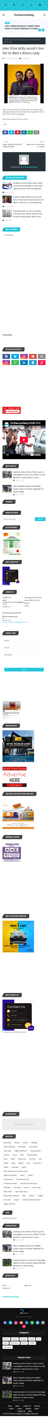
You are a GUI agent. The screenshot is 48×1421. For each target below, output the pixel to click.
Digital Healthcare (21, 1151)
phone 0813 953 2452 (32, 600)
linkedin (26, 603)
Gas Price (32, 1159)
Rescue (26, 1187)
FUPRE (12, 1159)
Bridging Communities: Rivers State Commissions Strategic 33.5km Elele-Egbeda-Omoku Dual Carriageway (28, 186)
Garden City (22, 1159)
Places (22, 1175)
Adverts (17, 1143)
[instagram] (23, 5)
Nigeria (21, 1163)
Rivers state (36, 1187)
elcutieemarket (35, 1151)
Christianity (22, 1147)
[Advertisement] (24, 314)
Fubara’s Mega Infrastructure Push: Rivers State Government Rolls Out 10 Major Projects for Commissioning (28, 200)
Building (34, 1143)
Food (5, 1159)
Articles (25, 1143)
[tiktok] (42, 362)
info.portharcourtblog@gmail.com (15, 622)
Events (15, 1155)
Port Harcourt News (10, 1183)
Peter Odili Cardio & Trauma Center (16, 1171)
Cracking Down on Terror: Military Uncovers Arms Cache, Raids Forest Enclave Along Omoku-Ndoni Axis (27, 214)
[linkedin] (24, 362)
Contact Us (6, 607)
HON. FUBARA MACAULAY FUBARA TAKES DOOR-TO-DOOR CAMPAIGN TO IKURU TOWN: (22, 27)
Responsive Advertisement (24, 1124)
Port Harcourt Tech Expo (28, 1183)
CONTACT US (6, 597)
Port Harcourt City (22, 1179)
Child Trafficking (9, 1147)
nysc (28, 1163)
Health (6, 1163)
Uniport (16, 1200)
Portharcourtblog (24, 14)
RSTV (24, 1196)
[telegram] (33, 362)
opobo (24, 1167)
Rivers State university (11, 1196)
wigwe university (9, 1204)
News (13, 1163)
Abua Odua (7, 1143)
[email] (42, 356)
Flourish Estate (32, 1155)
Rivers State (8, 1192)
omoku (6, 1167)
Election (6, 1155)
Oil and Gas (37, 1163)
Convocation (33, 1147)
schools (31, 1196)
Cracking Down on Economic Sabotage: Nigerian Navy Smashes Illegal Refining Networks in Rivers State (29, 1263)
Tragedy (40, 1196)
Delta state (7, 1151)
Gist (10, 40)
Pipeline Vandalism (10, 1175)
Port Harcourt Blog (11, 58)
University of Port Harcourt (31, 1200)
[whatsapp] (31, 5)
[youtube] (40, 5)
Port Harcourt (8, 1179)
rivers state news (21, 1192)
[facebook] (5, 5)
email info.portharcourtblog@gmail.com (12, 602)
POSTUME (7, 1187)
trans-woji (7, 1200)
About (17, 1406)
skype (27, 606)
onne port (15, 1167)
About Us (28, 1285)
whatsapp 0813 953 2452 (33, 597)
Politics (30, 1175)
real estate (17, 1187)
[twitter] (14, 5)
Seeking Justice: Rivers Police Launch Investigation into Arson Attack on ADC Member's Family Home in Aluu (29, 475)
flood (22, 1155)
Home (6, 40)
